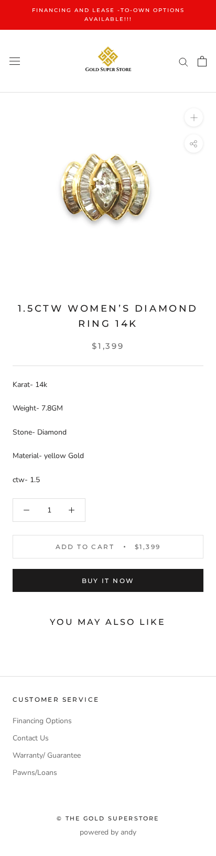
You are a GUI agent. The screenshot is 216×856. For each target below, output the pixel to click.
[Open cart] (202, 61)
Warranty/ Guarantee (47, 755)
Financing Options (42, 721)
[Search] (183, 61)
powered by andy (108, 832)
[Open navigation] (14, 61)
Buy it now (108, 581)
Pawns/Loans (35, 773)
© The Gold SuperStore (108, 818)
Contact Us (31, 738)
